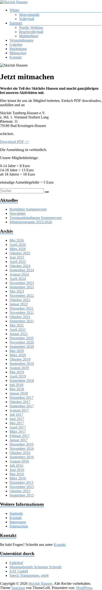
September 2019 (21, 364)
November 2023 (21, 283)
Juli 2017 (16, 415)
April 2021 (17, 330)
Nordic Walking (31, 27)
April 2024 (17, 279)
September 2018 (21, 381)
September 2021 (21, 321)
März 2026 (17, 249)
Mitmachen (17, 53)
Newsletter (17, 213)
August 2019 (19, 368)
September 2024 (21, 270)
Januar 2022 (18, 304)
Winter (14, 10)
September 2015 (21, 495)
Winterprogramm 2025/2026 (30, 222)
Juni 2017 (16, 419)
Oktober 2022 (19, 300)
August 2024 (19, 274)
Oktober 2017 (19, 402)
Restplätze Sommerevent (27, 209)
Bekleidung (18, 49)
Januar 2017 (18, 440)
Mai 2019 (16, 372)
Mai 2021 (16, 325)
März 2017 (17, 432)
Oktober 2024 (19, 266)
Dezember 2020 (21, 338)
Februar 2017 (19, 436)
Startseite (16, 513)
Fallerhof (16, 563)
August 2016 (19, 461)
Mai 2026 (16, 240)
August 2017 (19, 410)
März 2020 (17, 355)
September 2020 (21, 347)
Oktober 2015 (19, 491)
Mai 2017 (16, 423)
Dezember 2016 (21, 444)
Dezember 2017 (21, 398)
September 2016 (21, 457)
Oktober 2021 (19, 317)
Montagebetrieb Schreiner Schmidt (35, 567)
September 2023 (21, 287)
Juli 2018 (16, 385)
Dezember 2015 (21, 482)
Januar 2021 (18, 334)
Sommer (15, 23)
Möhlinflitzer (28, 36)
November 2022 (21, 296)
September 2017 (21, 406)
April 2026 (17, 245)
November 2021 (21, 313)
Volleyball (26, 19)
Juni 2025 (16, 257)
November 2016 (21, 449)
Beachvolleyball (31, 32)
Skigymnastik (29, 15)
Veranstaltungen (21, 40)
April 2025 (17, 262)
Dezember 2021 (21, 308)
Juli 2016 (16, 466)
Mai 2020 (16, 351)
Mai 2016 (16, 474)
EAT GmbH (18, 571)
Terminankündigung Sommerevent (35, 218)
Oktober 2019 (19, 359)
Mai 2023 (16, 291)
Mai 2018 (16, 389)
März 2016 (17, 478)
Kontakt (15, 57)
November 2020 (21, 342)
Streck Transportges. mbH (29, 575)
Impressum (17, 522)
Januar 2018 (18, 393)
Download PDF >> (14, 142)
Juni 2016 (16, 470)
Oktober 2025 (19, 253)
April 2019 (17, 376)
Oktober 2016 (19, 453)
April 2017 (17, 427)
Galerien (15, 44)
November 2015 (21, 487)
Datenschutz (18, 526)
